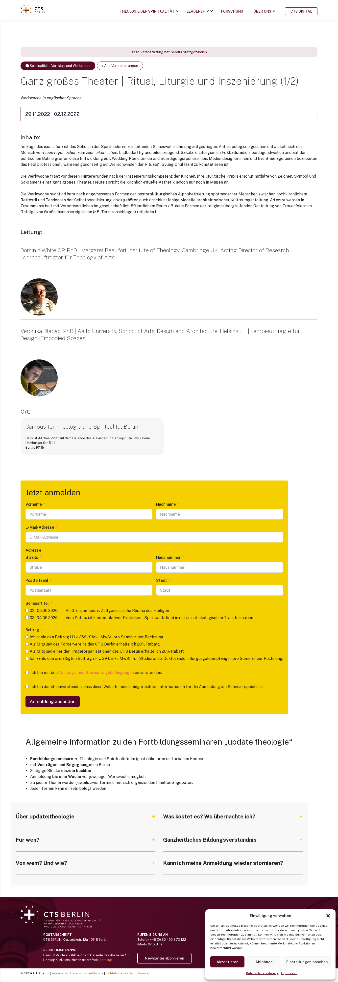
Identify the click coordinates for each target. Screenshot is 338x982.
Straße (31, 557)
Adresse (33, 550)
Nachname (166, 504)
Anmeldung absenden (52, 701)
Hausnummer (168, 557)
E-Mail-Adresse (39, 527)
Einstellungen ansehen (307, 962)
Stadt (161, 580)
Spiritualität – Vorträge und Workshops (59, 66)
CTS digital (301, 11)
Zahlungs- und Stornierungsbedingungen (96, 672)
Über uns (262, 11)
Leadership (198, 11)
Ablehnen (264, 962)
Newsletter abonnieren (164, 958)
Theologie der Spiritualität (147, 11)
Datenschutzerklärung (262, 973)
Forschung (232, 11)
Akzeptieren (228, 962)
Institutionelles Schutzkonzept (129, 973)
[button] (328, 915)
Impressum (289, 973)
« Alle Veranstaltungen (120, 66)
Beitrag (32, 629)
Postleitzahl (36, 580)
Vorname (33, 504)
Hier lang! (105, 960)
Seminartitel (37, 603)
